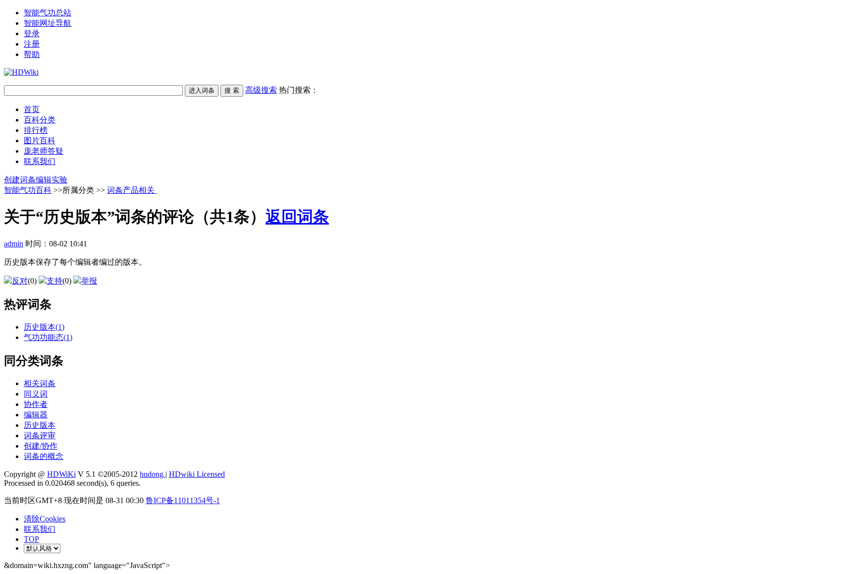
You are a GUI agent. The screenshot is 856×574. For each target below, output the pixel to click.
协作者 (36, 404)
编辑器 (36, 414)
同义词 (36, 394)
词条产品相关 (132, 190)
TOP (31, 539)
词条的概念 (43, 456)
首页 (32, 109)
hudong (152, 474)
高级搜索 (261, 90)
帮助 (32, 54)
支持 (54, 281)
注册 (32, 44)
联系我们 (39, 161)
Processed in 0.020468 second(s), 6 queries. (72, 483)
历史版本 (39, 425)
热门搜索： (299, 90)
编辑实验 (51, 179)
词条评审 (39, 435)
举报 (89, 281)
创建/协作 (40, 446)
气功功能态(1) (48, 337)
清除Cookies (44, 519)
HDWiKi (61, 474)
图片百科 (39, 140)
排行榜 (36, 130)
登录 (32, 33)
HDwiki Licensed (197, 474)
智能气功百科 (28, 190)
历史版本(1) (44, 327)
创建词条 (20, 179)
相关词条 (39, 383)
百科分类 (39, 119)
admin (13, 243)
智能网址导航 (47, 23)
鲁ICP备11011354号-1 (183, 500)
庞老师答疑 (43, 151)
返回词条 (297, 217)
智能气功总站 (47, 12)
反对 (20, 281)
